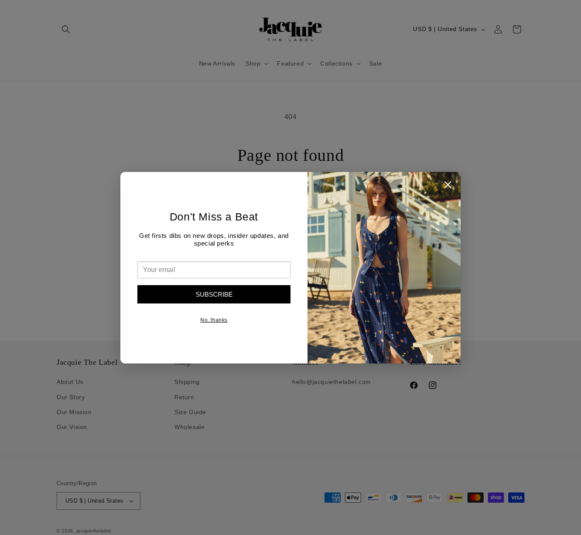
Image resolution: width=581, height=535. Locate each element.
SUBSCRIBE (214, 294)
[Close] (448, 186)
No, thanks (214, 320)
